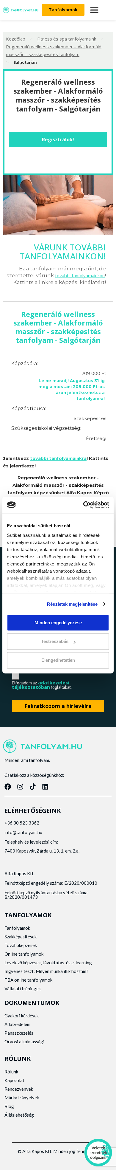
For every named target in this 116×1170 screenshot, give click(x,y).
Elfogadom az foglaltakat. (42, 685)
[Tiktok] (32, 786)
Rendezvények (18, 1089)
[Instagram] (20, 786)
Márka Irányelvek (21, 1097)
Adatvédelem (17, 1024)
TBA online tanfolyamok (28, 980)
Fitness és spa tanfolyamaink (66, 39)
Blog (9, 1106)
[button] (94, 10)
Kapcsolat (14, 1080)
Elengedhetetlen (58, 660)
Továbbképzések (20, 945)
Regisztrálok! (58, 139)
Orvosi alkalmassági (24, 1041)
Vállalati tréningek (22, 988)
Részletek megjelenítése (72, 604)
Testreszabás (54, 641)
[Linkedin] (45, 786)
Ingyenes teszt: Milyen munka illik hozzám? (46, 971)
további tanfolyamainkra (58, 458)
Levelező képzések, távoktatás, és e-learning (48, 962)
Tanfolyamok (17, 928)
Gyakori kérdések (21, 1015)
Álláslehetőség (19, 1115)
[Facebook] (7, 786)
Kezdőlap (15, 39)
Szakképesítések (20, 936)
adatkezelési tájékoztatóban (40, 685)
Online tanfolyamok (23, 954)
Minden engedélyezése (58, 622)
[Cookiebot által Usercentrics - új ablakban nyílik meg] (83, 505)
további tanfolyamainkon (80, 275)
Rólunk (11, 1071)
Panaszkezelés (18, 1033)
